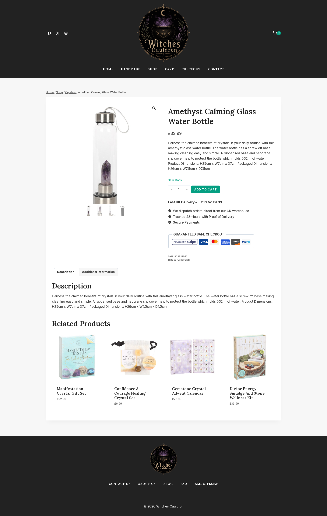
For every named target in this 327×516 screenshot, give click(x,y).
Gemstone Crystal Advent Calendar (189, 391)
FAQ (184, 484)
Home (108, 69)
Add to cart (205, 189)
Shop (152, 69)
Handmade (130, 69)
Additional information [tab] (98, 272)
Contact (216, 69)
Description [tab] (65, 272)
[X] (57, 33)
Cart (169, 69)
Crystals (185, 260)
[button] (154, 108)
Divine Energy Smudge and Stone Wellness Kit (247, 393)
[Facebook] (49, 33)
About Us (147, 484)
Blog (168, 484)
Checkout (191, 69)
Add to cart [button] (66, 410)
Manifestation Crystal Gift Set (71, 391)
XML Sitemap (206, 484)
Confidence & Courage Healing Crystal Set (130, 393)
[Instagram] (66, 33)
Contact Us (120, 484)
